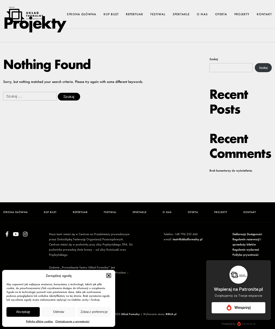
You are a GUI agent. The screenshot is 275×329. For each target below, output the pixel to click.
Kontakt (264, 14)
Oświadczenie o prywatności (72, 321)
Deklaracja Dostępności (247, 234)
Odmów (58, 312)
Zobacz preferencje (94, 312)
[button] (109, 275)
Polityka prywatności (245, 254)
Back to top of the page (253, 217)
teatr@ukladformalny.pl (187, 239)
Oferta (221, 14)
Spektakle (181, 14)
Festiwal (157, 14)
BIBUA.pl (171, 314)
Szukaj (213, 59)
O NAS (202, 14)
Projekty (241, 14)
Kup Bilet (111, 14)
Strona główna (81, 14)
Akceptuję (23, 312)
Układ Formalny (130, 314)
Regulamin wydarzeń (245, 249)
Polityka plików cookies (39, 321)
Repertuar (134, 14)
